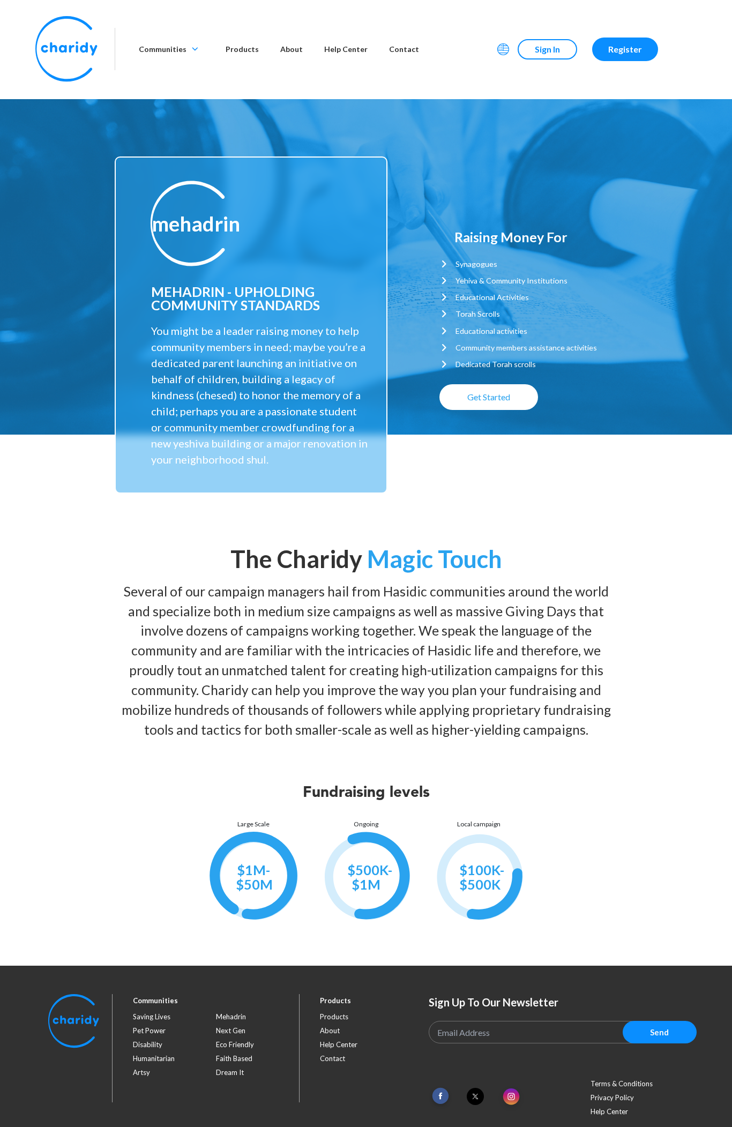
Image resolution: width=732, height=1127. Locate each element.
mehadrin (231, 1016)
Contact (404, 49)
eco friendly (235, 1044)
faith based (234, 1058)
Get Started (488, 397)
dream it (230, 1072)
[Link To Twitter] (475, 1096)
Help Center (346, 49)
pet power (149, 1030)
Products (242, 49)
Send (659, 1032)
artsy (141, 1072)
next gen (230, 1030)
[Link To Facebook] (440, 1096)
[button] (190, 224)
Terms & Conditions (622, 1083)
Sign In (547, 49)
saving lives (151, 1016)
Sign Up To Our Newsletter (493, 1002)
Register (625, 49)
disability (147, 1044)
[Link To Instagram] (511, 1097)
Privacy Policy (612, 1097)
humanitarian (154, 1058)
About (291, 49)
